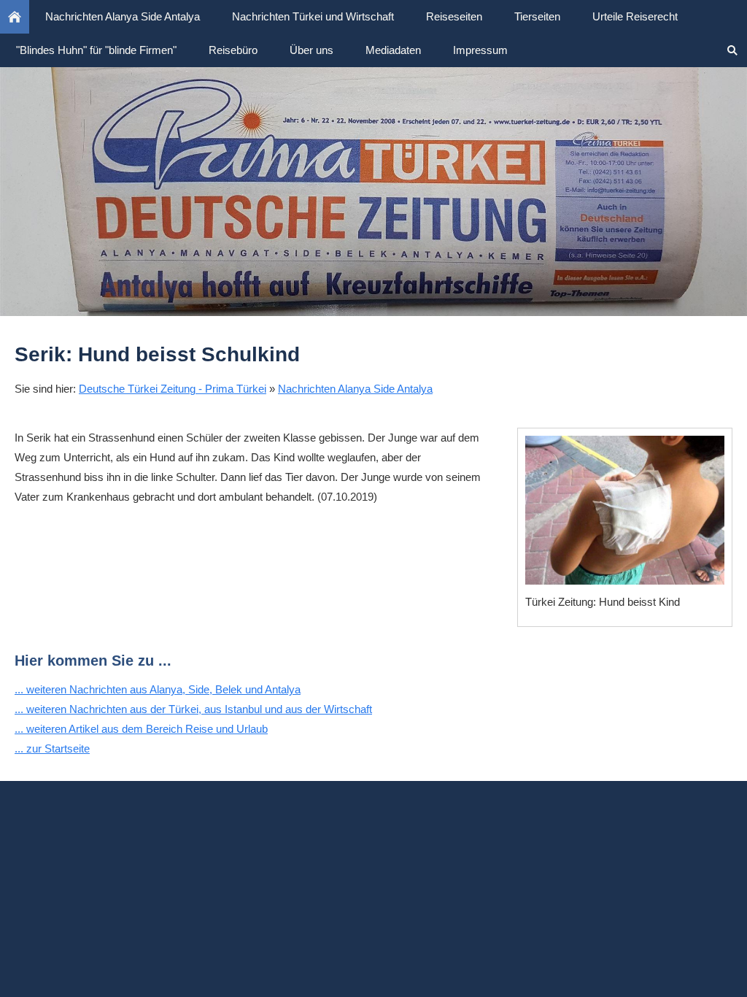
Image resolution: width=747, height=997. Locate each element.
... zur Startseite (52, 748)
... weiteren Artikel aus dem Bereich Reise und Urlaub (141, 729)
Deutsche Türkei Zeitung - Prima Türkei (172, 388)
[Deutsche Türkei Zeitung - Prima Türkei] (14, 17)
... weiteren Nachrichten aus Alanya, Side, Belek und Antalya (158, 689)
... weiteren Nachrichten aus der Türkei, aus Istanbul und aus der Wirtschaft (193, 709)
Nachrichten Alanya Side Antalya (355, 388)
